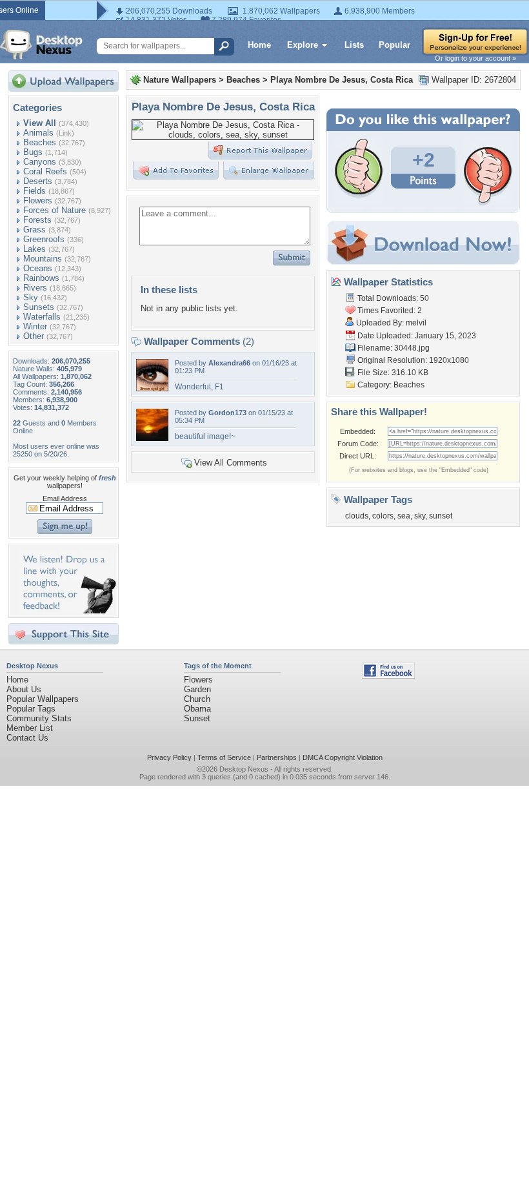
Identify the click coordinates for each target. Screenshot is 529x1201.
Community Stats (39, 718)
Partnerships (277, 757)
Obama (197, 708)
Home (259, 45)
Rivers (35, 288)
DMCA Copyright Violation (343, 757)
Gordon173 (227, 412)
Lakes (34, 249)
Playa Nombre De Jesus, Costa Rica (341, 80)
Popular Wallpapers (42, 699)
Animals (38, 133)
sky (419, 515)
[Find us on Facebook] (388, 676)
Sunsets (38, 307)
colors (383, 515)
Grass (34, 229)
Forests (37, 220)
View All (39, 123)
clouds (356, 515)
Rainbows (41, 278)
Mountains (42, 258)
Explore (302, 45)
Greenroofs (44, 239)
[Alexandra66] (152, 388)
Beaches (39, 142)
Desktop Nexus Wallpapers (41, 44)
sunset (440, 515)
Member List (29, 728)
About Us (23, 689)
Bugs (33, 152)
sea (403, 515)
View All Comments (230, 462)
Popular (394, 45)
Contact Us (27, 738)
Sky (30, 297)
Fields (34, 191)
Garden (197, 689)
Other (33, 336)
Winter (35, 326)
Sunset (197, 718)
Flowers (37, 200)
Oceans (37, 268)
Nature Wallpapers (179, 80)
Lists (354, 45)
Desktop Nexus (243, 769)
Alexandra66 (229, 363)
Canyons (39, 162)
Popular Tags (30, 708)
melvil (416, 322)
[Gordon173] (152, 438)
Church (197, 699)
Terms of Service (224, 757)
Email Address (65, 498)
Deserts (37, 181)
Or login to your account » (475, 58)
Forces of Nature (54, 210)
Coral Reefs (45, 171)
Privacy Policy (169, 757)
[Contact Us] (67, 610)
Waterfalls (42, 317)
